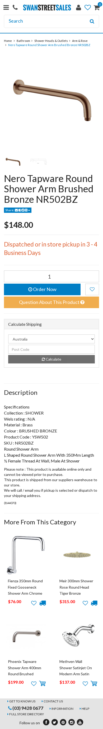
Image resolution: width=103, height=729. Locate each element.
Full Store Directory (26, 714)
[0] (97, 8)
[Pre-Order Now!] (42, 603)
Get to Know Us (22, 701)
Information (62, 709)
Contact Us (53, 701)
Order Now (44, 289)
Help (85, 709)
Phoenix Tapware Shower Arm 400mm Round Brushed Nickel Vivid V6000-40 (24, 673)
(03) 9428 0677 (27, 708)
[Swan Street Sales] (47, 7)
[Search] (92, 21)
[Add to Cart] (42, 683)
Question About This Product (49, 302)
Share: (10, 210)
